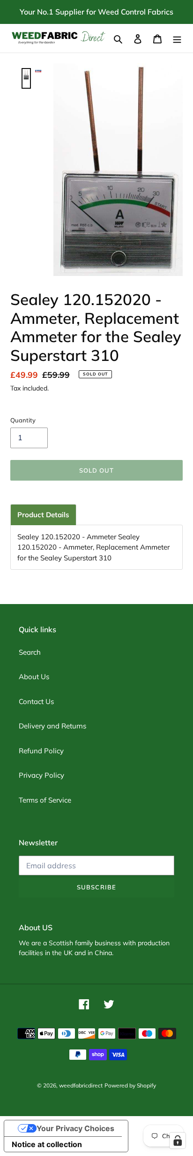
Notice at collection (47, 1144)
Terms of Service (45, 800)
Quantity (23, 420)
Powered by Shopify (130, 1085)
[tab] (43, 514)
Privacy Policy (41, 775)
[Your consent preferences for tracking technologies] (178, 1140)
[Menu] (177, 38)
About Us (34, 676)
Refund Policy (41, 750)
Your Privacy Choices (75, 1128)
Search (30, 652)
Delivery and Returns (52, 725)
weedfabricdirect (81, 1085)
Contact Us (36, 701)
